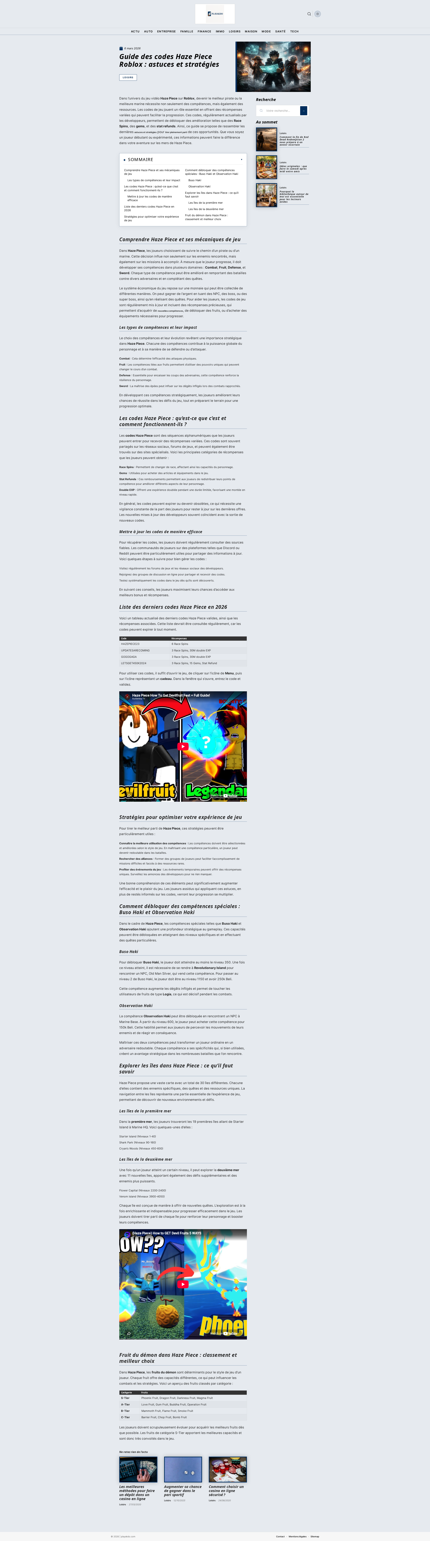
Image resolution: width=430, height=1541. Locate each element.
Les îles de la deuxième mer (206, 209)
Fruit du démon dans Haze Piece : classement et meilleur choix (206, 217)
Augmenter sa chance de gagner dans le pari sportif (183, 1490)
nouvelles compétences (170, 311)
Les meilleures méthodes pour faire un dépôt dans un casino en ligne (137, 1492)
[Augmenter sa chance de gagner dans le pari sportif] (183, 1469)
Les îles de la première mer (205, 202)
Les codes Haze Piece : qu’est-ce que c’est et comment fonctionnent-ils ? (151, 188)
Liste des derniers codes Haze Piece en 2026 (149, 208)
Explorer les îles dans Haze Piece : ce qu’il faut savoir (212, 194)
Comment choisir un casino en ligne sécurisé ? (226, 1490)
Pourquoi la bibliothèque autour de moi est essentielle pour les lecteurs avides (294, 196)
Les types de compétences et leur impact (153, 180)
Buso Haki (194, 180)
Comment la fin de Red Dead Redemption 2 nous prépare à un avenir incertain (294, 140)
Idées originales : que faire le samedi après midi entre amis (293, 169)
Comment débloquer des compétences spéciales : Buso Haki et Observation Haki (211, 171)
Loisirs (128, 77)
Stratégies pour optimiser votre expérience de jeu (151, 218)
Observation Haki (199, 186)
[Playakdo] (215, 14)
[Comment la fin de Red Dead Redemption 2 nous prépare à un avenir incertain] (266, 139)
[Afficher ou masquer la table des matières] (198, 160)
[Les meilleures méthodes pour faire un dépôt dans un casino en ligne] (138, 1469)
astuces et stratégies (145, 132)
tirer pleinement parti (176, 132)
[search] (309, 14)
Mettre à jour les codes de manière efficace (149, 198)
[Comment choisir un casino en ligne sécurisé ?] (228, 1469)
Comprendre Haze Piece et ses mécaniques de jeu (152, 171)
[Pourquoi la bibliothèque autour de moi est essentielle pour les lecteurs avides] (266, 195)
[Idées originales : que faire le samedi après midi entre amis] (266, 167)
